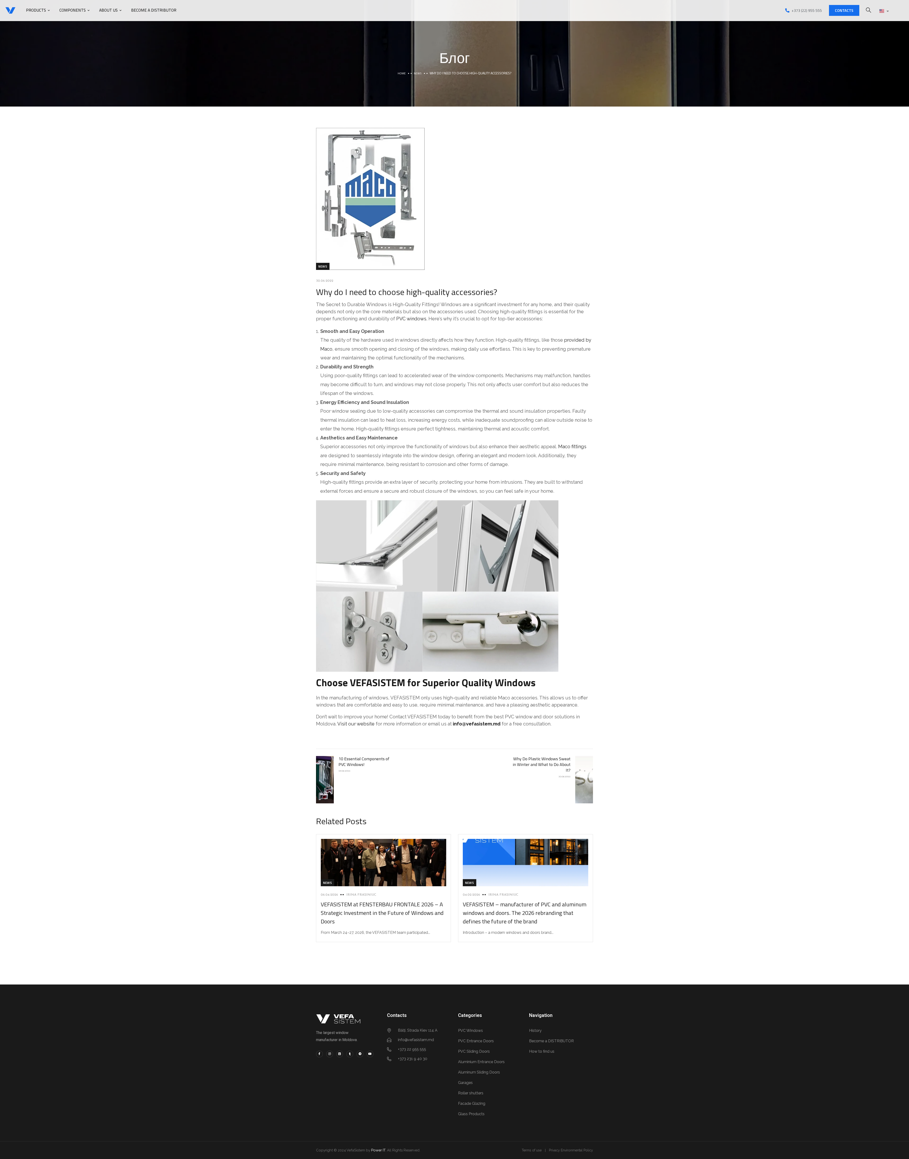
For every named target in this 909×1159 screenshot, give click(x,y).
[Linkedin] (339, 1054)
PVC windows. (411, 319)
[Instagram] (329, 1054)
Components (72, 10)
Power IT (378, 1150)
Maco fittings (572, 446)
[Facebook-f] (319, 1054)
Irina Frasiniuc (361, 895)
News (418, 73)
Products (36, 10)
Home (402, 73)
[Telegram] (359, 1054)
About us (108, 10)
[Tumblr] (349, 1054)
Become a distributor (153, 10)
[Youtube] (370, 1054)
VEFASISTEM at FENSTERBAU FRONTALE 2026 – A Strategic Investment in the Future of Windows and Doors (382, 913)
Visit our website (356, 724)
